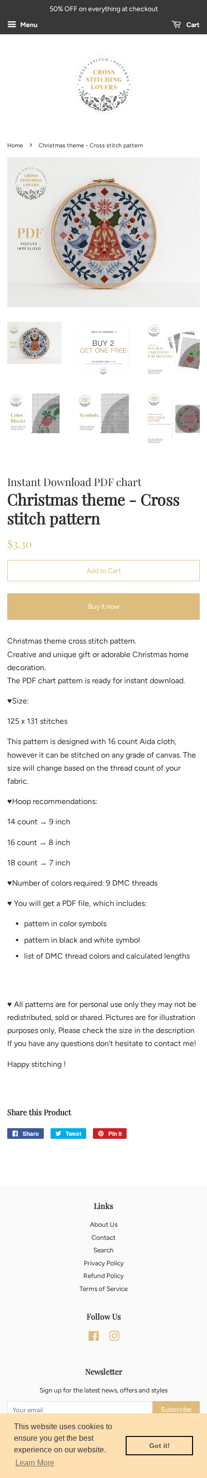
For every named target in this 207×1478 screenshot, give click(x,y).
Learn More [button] (34, 1463)
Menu (28, 25)
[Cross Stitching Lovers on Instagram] (114, 1338)
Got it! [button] (159, 1445)
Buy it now (103, 607)
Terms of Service (103, 1288)
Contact (103, 1237)
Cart (192, 25)
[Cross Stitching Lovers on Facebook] (93, 1338)
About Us (103, 1224)
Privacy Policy (104, 1263)
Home (15, 145)
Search (103, 1250)
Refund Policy (103, 1275)
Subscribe (176, 1410)
